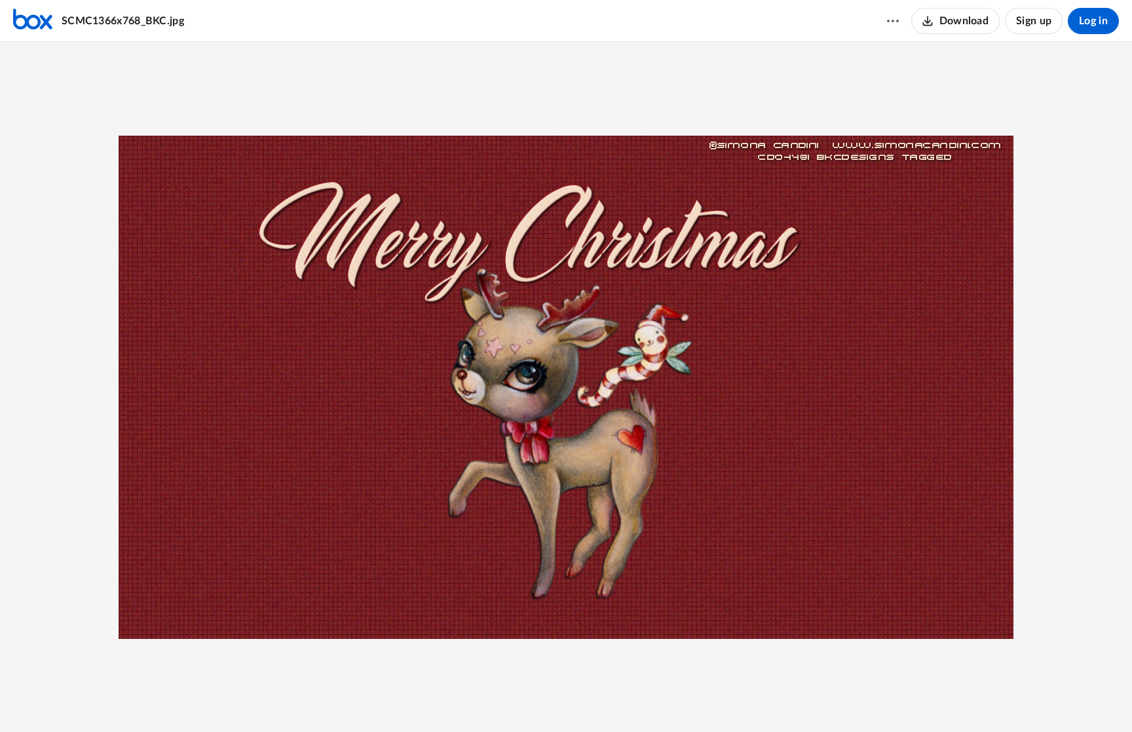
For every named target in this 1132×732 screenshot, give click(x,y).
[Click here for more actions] (893, 21)
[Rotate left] (590, 699)
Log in (1093, 21)
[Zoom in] (564, 700)
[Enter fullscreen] (613, 699)
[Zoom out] (519, 700)
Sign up (1033, 21)
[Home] (32, 21)
